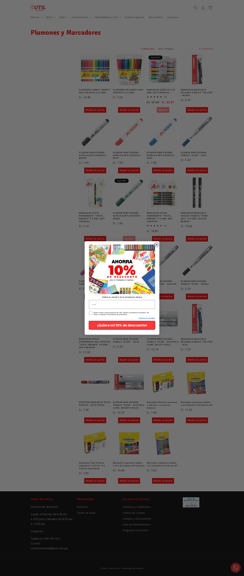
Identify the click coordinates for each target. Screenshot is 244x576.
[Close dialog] (156, 245)
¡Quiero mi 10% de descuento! (122, 325)
